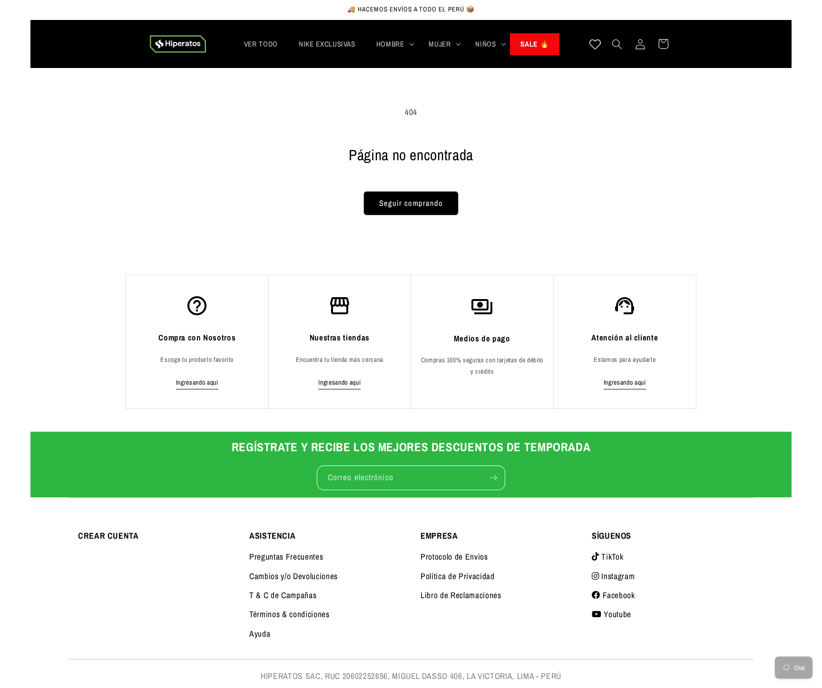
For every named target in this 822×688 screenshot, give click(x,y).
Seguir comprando (411, 203)
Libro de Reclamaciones (461, 595)
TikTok (611, 556)
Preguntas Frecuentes (286, 556)
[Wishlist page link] (595, 44)
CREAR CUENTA (108, 536)
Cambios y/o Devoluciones (293, 576)
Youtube (616, 614)
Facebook (618, 595)
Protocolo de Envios (454, 556)
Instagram (617, 576)
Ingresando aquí (197, 382)
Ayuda (259, 633)
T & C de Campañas (282, 595)
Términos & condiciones (289, 614)
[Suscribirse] (493, 477)
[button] (392, 44)
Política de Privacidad (458, 576)
